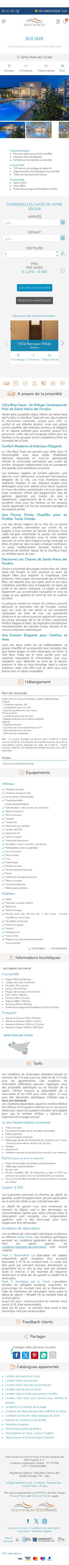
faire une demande (14, 1100)
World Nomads (8, 1540)
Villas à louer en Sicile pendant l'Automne (30, 1437)
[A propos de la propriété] (6, 383)
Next (64, 130)
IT (8, 11)
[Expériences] (44, 383)
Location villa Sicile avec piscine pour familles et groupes (36, 1400)
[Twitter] (25, 1355)
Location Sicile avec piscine (21, 1380)
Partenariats (54, 1482)
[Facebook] (43, 1355)
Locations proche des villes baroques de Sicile (33, 1415)
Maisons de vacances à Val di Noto (26, 1420)
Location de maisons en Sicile (32, 46)
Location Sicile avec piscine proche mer (28, 1385)
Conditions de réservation (45, 1528)
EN (3, 11)
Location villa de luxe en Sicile (23, 1389)
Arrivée (35, 217)
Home (11, 46)
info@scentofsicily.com (19, 1482)
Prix (34, 264)
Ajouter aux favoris (34, 288)
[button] (34, 98)
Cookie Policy (29, 1485)
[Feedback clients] (62, 383)
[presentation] (6, 343)
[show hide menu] (58, 21)
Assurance (23, 1531)
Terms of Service (41, 1495)
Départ (34, 232)
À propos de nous (17, 1528)
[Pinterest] (34, 1355)
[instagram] (43, 1521)
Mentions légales (42, 1531)
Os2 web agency (12, 1553)
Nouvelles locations (17, 1424)
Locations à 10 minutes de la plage (26, 1407)
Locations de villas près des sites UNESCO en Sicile (36, 1411)
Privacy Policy (18, 1495)
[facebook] (26, 1521)
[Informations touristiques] (34, 383)
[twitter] (34, 1521)
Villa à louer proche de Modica (23, 1429)
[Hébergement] (16, 383)
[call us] (4, 21)
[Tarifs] (53, 383)
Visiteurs (34, 248)
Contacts (39, 1482)
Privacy (43, 1485)
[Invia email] (52, 1355)
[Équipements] (25, 383)
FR (17, 11)
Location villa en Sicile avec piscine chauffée (31, 1393)
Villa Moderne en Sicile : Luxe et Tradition (30, 1433)
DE (12, 11)
